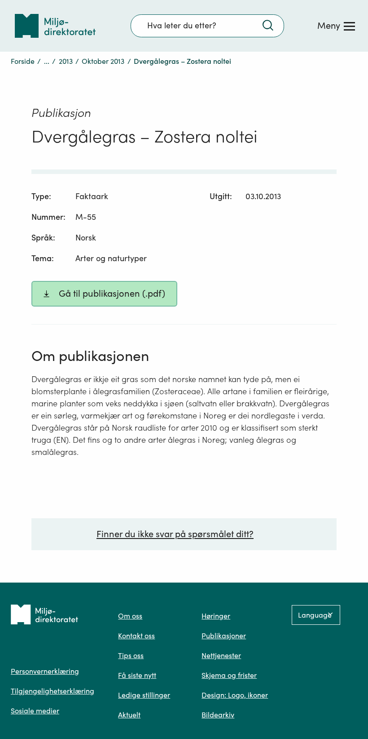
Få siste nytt (137, 675)
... (46, 61)
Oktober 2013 (103, 61)
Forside (23, 61)
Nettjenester (221, 655)
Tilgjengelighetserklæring (52, 690)
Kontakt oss (136, 635)
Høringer (216, 615)
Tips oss (131, 655)
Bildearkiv (218, 714)
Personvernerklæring (45, 671)
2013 (66, 61)
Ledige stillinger (144, 694)
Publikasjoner (224, 635)
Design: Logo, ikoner (235, 694)
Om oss (130, 615)
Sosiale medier (35, 710)
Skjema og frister (229, 675)
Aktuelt (129, 714)
